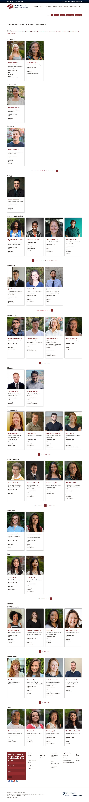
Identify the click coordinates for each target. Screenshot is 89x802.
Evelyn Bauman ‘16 (13, 62)
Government (51, 31)
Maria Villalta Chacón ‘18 (73, 731)
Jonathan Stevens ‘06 (14, 289)
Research (48, 6)
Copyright (9, 792)
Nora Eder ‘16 (31, 731)
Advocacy (9, 31)
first (32, 170)
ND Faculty (65, 755)
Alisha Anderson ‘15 (52, 239)
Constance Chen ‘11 (14, 107)
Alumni (41, 757)
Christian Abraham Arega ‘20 (15, 240)
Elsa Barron (11, 680)
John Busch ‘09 (31, 433)
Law (67, 31)
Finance (46, 31)
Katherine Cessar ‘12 (52, 680)
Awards (29, 762)
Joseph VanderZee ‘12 (52, 289)
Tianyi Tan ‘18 (12, 577)
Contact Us (23, 795)
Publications (53, 759)
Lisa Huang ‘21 (50, 731)
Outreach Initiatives (32, 760)
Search (80, 7)
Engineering (42, 31)
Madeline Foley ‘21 (32, 62)
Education (37, 31)
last (55, 260)
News (77, 758)
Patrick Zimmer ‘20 (13, 149)
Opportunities (57, 6)
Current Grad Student (29, 31)
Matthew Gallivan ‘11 (33, 483)
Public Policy (10, 33)
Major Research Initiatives (54, 756)
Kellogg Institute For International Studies (16, 794)
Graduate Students (55, 763)
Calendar (66, 6)
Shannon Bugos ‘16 (32, 680)
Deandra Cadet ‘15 (13, 630)
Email (9, 771)
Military (70, 31)
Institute (30, 755)
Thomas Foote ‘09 (13, 483)
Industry (62, 15)
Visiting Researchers (67, 757)
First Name (11, 760)
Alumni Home (78, 15)
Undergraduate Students (54, 766)
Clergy (23, 31)
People (41, 6)
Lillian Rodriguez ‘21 (71, 338)
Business (19, 31)
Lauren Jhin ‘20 (50, 630)
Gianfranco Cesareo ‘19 (53, 433)
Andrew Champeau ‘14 (33, 338)
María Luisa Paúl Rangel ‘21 (34, 534)
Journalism (64, 31)
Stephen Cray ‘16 (13, 391)
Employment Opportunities (31, 765)
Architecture (14, 31)
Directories (42, 755)
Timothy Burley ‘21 (13, 731)
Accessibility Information (12, 797)
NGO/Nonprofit (75, 31)
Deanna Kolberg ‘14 (71, 630)
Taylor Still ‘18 (31, 289)
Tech (14, 33)
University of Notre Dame (19, 792)
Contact (29, 757)
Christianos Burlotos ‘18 (15, 338)
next (52, 260)
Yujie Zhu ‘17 (31, 577)
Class (72, 15)
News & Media (73, 6)
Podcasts (78, 760)
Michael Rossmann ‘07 (14, 199)
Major (68, 15)
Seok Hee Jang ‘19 (51, 483)
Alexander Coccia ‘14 (71, 680)
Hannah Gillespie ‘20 (52, 338)
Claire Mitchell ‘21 (71, 483)
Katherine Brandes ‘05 (14, 433)
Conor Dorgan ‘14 (32, 391)
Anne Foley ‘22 (70, 433)
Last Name (11, 765)
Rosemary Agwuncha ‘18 (34, 239)
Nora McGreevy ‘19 (13, 534)
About (35, 6)
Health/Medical (58, 31)
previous (37, 170)
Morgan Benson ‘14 (71, 239)
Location (57, 15)
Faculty (52, 761)
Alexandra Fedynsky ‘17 (34, 630)
